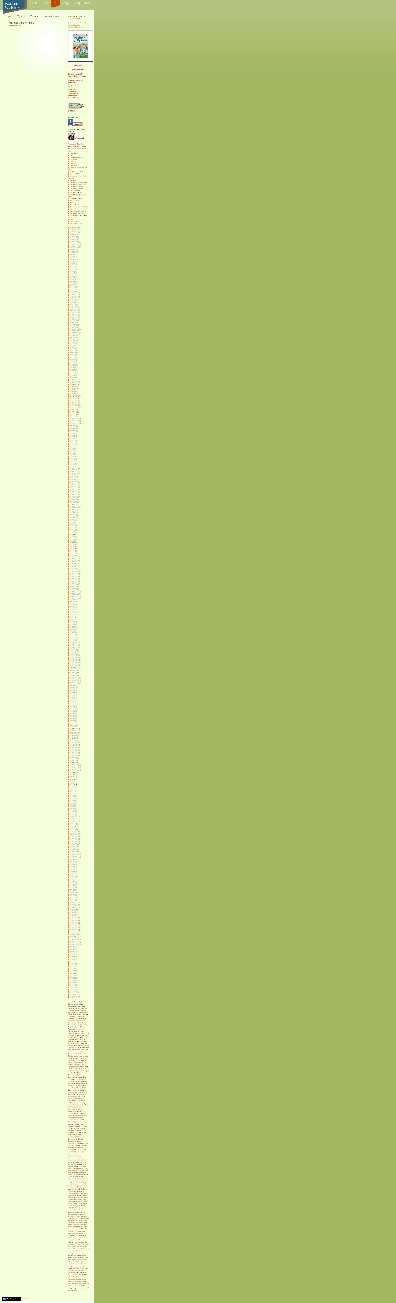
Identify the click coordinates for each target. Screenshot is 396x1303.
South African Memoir (73, 1224)
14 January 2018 (74, 738)
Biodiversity (75, 1041)
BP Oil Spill (83, 1043)
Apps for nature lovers (79, 1029)
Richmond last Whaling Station (75, 1218)
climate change (73, 1058)
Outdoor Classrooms (73, 1205)
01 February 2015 (75, 998)
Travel (71, 219)
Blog (56, 3)
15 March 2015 (74, 987)
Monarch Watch (72, 1195)
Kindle (70, 87)
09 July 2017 (73, 785)
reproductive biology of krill (80, 1216)
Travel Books (77, 1253)
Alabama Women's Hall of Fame (77, 1025)
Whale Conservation (80, 1274)
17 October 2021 (74, 413)
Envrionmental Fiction (76, 198)
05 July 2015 (73, 959)
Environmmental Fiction (80, 1162)
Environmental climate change (78, 184)
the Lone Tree (71, 1240)
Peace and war (79, 1207)
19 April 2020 (73, 543)
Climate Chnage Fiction (76, 157)
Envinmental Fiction (75, 174)
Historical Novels (74, 205)
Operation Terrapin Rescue (80, 1203)
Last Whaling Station (73, 1182)
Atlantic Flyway (73, 1002)
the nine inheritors (79, 1242)
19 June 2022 (73, 352)
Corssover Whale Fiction (80, 1066)
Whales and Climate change (74, 1279)
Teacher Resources (76, 4)
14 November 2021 (75, 406)
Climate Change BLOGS (14, 25)
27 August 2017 (74, 772)
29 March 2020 (74, 548)
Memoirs (72, 209)
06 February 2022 (75, 384)
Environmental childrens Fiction (78, 182)
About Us (87, 3)
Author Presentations (77, 76)
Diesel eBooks (73, 93)
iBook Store (72, 89)
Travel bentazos (81, 1248)
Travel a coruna (84, 1246)
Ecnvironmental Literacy (75, 1077)
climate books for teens (81, 1056)
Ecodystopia (71, 1109)
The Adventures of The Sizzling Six (79, 1237)
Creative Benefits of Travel (76, 1071)
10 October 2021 (74, 415)
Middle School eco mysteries (78, 211)
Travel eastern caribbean (80, 1255)
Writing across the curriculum (79, 1288)
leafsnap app (84, 1185)
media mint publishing (75, 1187)
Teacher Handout (75, 74)
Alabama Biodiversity (78, 1021)
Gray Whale (80, 1170)
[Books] (76, 108)
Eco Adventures (74, 159)
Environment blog (73, 1132)
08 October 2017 (74, 762)
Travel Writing (79, 1268)
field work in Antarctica (78, 1168)
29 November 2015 (75, 924)
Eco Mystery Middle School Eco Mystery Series (77, 1096)
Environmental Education (77, 186)
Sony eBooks (72, 95)
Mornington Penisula (74, 1012)
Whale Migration (73, 1277)
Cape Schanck (81, 1047)
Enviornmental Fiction (75, 1117)
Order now (78, 65)
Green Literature (74, 201)
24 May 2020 (73, 534)
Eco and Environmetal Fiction (78, 1081)
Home (34, 3)
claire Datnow (79, 1054)
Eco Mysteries (74, 163)
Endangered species (80, 1115)
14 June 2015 (73, 965)
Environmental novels (74, 1160)
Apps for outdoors (73, 1031)
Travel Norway (76, 1263)
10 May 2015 (73, 973)
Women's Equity (78, 1285)
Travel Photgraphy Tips (81, 1266)
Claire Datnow (74, 153)
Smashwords (72, 91)
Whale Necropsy (83, 1277)
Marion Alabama (80, 1010)
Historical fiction (76, 1176)
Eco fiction (81, 1083)
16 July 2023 (73, 259)
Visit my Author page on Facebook (77, 146)
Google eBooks (73, 85)
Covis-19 (85, 1069)
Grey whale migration (78, 1174)
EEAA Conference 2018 (76, 172)
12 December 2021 (75, 399)
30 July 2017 (73, 779)
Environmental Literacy (75, 1158)
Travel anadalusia (72, 1248)
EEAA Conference (73, 1113)
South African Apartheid (81, 1222)
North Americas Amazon (80, 1199)
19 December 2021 (75, 396)
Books (45, 3)
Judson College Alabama (81, 1180)
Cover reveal (72, 1069)
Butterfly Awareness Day (75, 1045)
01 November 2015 (75, 931)
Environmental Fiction (76, 192)
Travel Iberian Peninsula (76, 1257)
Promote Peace (78, 1212)
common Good (82, 1062)
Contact (28, 1298)
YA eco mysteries (74, 221)
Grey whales (73, 203)
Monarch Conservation (81, 1193)
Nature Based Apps (79, 1197)
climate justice (72, 1062)
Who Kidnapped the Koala (74, 1283)
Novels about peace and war (75, 1201)
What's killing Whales (81, 1281)
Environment (73, 180)
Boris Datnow (75, 1043)
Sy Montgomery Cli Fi (78, 1226)
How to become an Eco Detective (79, 207)
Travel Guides (80, 1016)
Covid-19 (79, 1069)
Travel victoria (71, 1268)
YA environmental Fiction (77, 223)
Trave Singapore (75, 1246)
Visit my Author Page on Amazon (77, 148)
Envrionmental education (75, 1164)
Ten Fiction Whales (78, 1233)
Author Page (66, 4)
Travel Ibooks (80, 1259)
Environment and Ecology (76, 1128)
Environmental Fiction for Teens (77, 1149)
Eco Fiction (73, 161)
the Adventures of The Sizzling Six (77, 1235)
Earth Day (76, 1075)
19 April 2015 (73, 979)
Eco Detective (73, 1083)
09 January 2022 (74, 391)
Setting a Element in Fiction (77, 213)
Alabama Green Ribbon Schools (77, 1023)
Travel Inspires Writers (79, 1261)
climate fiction (82, 1060)
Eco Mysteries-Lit (74, 165)
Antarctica (71, 1027)
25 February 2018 (75, 728)
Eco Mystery (80, 1094)
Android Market (73, 98)
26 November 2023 (75, 227)
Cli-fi (71, 155)
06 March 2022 (74, 377)
